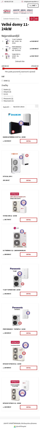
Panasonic (8, 99)
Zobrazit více (19, 61)
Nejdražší (6, 107)
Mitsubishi (8, 96)
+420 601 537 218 (8, 2)
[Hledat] (27, 19)
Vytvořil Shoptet (21, 426)
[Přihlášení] (32, 19)
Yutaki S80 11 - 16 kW (16, 56)
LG (6, 94)
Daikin (7, 89)
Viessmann (9, 101)
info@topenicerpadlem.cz (31, 2)
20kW (7, 81)
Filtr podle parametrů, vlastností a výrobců (20, 72)
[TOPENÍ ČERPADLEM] (20, 11)
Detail (28, 141)
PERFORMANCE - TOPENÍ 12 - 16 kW (17, 49)
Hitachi (7, 92)
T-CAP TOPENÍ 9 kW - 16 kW (17, 41)
